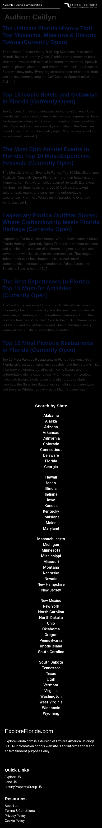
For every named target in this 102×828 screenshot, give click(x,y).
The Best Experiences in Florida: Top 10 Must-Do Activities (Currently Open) (46, 288)
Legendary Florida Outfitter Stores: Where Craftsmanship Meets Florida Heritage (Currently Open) (50, 222)
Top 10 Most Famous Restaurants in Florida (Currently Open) (47, 346)
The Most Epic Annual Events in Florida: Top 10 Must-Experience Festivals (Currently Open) (46, 156)
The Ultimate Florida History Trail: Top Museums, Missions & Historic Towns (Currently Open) (49, 35)
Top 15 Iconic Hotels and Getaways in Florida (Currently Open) (49, 98)
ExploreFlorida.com (29, 731)
